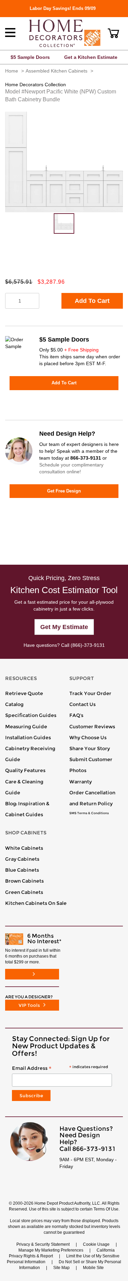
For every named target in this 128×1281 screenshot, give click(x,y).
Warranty (80, 782)
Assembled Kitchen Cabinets (56, 71)
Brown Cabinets (24, 881)
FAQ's (76, 715)
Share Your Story (89, 748)
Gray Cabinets (22, 859)
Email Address (60, 1068)
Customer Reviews (92, 726)
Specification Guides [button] (30, 715)
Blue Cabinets (22, 870)
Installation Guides (28, 737)
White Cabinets (24, 848)
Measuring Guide (26, 726)
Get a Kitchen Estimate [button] (90, 57)
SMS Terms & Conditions (89, 813)
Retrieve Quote (24, 693)
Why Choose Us (87, 737)
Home (11, 71)
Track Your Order (90, 693)
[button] (113, 33)
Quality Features (25, 770)
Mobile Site (93, 1267)
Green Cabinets (24, 892)
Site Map (61, 1267)
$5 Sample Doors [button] (30, 57)
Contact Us (82, 704)
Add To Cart (92, 300)
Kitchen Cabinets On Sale (36, 903)
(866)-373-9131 (88, 645)
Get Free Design (64, 491)
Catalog (14, 704)
